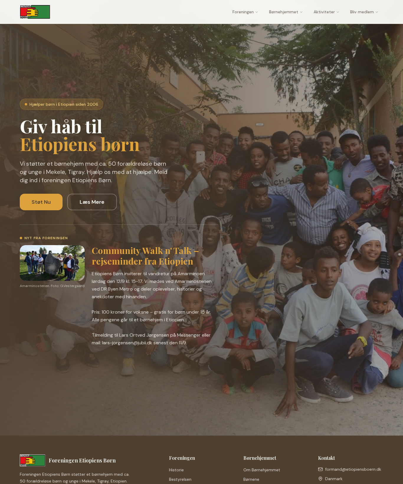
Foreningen (243, 11)
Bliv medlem (362, 11)
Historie (176, 469)
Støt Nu (41, 202)
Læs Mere (92, 202)
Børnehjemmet (283, 11)
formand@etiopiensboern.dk (353, 469)
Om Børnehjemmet (261, 469)
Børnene (251, 479)
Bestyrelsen (180, 479)
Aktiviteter (324, 11)
